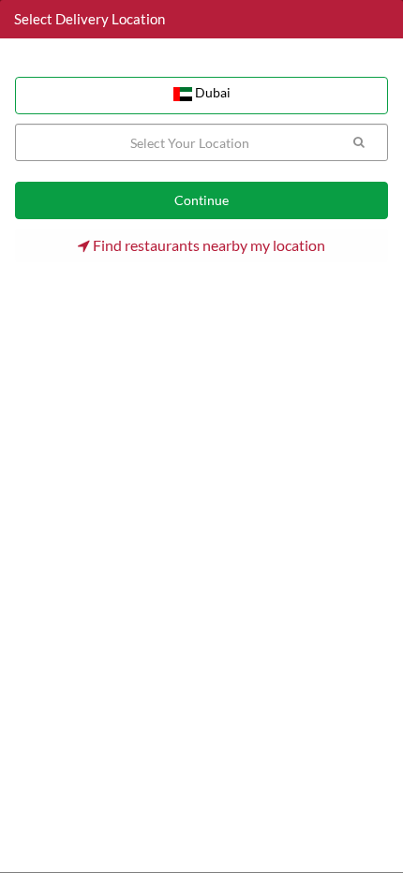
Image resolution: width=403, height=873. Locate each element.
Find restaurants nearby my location (207, 245)
